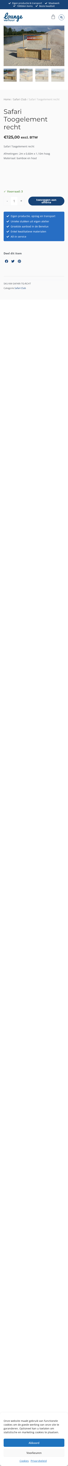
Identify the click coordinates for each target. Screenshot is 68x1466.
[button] (61, 17)
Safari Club (19, 99)
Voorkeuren (34, 1453)
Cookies (24, 1461)
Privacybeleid (39, 1461)
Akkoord (34, 1443)
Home (7, 99)
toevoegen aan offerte (46, 201)
